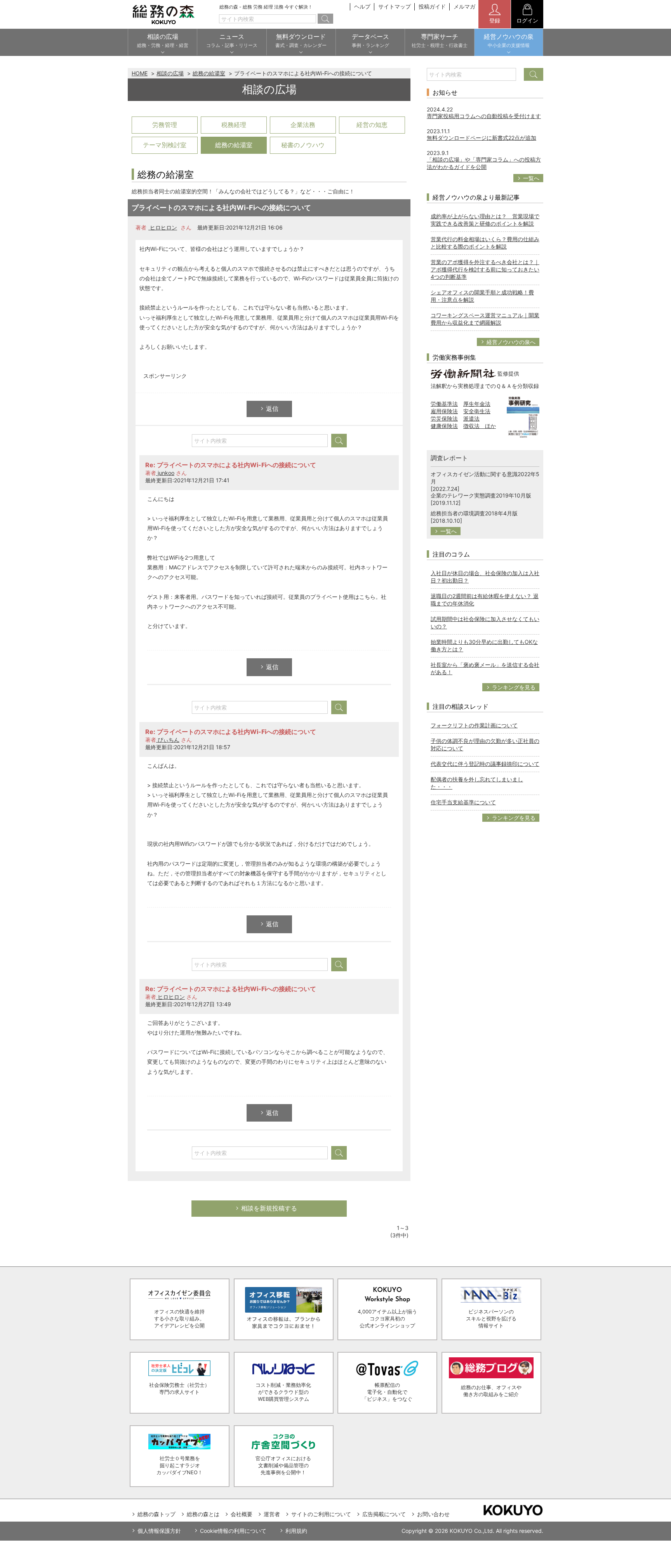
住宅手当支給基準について (463, 802)
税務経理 (233, 125)
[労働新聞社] (463, 373)
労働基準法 (444, 403)
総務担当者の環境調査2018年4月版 (474, 513)
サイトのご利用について (321, 1514)
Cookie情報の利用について (233, 1530)
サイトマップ (394, 6)
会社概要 (241, 1514)
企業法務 (302, 125)
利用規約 (296, 1530)
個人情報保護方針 (159, 1530)
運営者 (272, 1514)
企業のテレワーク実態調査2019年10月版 (481, 495)
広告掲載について (384, 1514)
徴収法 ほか (479, 426)
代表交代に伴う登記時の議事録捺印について (485, 763)
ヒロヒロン (162, 227)
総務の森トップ (156, 1514)
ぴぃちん (167, 739)
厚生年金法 (476, 403)
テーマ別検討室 (164, 145)
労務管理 (164, 125)
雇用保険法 (444, 411)
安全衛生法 (476, 411)
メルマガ (464, 6)
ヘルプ (362, 6)
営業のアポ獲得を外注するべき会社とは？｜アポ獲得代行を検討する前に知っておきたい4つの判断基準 (485, 269)
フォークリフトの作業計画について (474, 725)
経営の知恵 (372, 125)
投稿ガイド (432, 6)
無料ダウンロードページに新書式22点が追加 (481, 137)
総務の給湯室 (209, 73)
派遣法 (471, 418)
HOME (140, 73)
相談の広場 (170, 73)
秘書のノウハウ (303, 145)
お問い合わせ (433, 1514)
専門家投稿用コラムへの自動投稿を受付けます (484, 116)
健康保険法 (444, 426)
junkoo (165, 473)
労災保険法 (444, 418)
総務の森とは (203, 1514)
